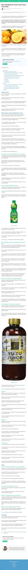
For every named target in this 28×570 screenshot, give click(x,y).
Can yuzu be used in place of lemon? (11, 85)
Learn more (23, 12)
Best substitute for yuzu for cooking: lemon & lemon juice (14, 75)
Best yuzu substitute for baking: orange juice (12, 76)
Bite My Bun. (12, 561)
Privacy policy (14, 566)
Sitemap (14, 565)
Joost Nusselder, (7, 8)
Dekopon (6, 79)
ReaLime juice (5, 239)
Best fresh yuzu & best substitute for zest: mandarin (13, 72)
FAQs (4, 83)
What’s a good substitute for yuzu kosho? (11, 88)
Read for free (5, 541)
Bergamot (6, 80)
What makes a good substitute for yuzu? (10, 71)
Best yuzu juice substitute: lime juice (10, 74)
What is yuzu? (5, 70)
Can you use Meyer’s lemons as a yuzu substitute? (13, 84)
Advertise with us (14, 564)
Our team (14, 563)
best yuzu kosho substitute (7, 512)
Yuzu (2, 48)
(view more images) (14, 225)
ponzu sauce (3, 55)
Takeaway (5, 89)
